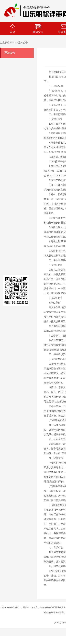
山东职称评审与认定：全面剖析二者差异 (19, 607)
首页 (12, 31)
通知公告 (38, 31)
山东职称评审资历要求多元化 (52, 607)
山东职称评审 (7, 42)
